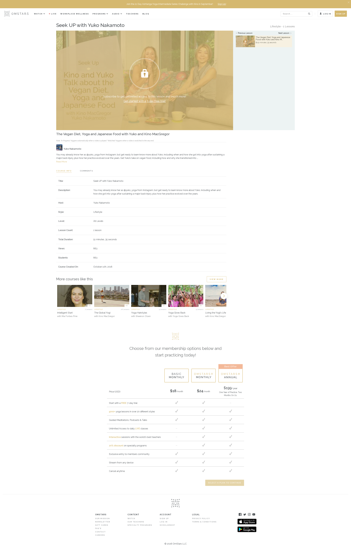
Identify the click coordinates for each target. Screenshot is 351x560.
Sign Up (340, 14)
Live (53, 14)
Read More (61, 161)
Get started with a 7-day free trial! (145, 101)
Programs (99, 14)
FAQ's (98, 528)
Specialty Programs (140, 525)
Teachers (132, 14)
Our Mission (102, 519)
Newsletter (102, 522)
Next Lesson (283, 33)
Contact (100, 532)
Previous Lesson (245, 33)
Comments (86, 171)
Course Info (64, 171)
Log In (327, 14)
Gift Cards (101, 525)
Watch (38, 14)
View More (216, 279)
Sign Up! (222, 4)
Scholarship (167, 525)
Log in (164, 522)
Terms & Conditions (204, 522)
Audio (116, 14)
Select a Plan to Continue (224, 483)
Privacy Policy (201, 519)
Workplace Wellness (74, 14)
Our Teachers (136, 522)
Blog (145, 14)
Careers (100, 535)
